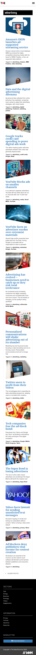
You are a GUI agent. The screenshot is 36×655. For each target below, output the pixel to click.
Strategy (6, 598)
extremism (23, 247)
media (22, 199)
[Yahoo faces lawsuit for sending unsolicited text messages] (18, 494)
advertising (15, 62)
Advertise (6, 623)
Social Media (9, 306)
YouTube (12, 201)
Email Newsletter (19, 641)
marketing (23, 109)
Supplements (7, 603)
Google (8, 156)
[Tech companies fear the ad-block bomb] (18, 411)
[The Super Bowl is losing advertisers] (18, 456)
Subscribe (6, 625)
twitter (22, 398)
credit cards (24, 154)
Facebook (16, 109)
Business (6, 596)
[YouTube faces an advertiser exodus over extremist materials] (18, 214)
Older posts (13, 573)
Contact (5, 620)
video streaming (17, 64)
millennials (23, 304)
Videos (5, 601)
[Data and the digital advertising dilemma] (18, 76)
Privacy (5, 618)
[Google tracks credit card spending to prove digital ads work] (18, 123)
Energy (5, 594)
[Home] (3, 1)
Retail (12, 156)
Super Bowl (23, 482)
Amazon (22, 62)
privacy (22, 528)
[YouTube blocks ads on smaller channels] (18, 169)
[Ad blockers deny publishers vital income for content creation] (18, 536)
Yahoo (18, 443)
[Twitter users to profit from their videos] (18, 369)
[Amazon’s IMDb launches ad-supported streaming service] (18, 26)
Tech (4, 591)
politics (8, 111)
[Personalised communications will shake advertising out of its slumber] (18, 319)
